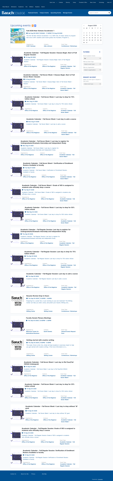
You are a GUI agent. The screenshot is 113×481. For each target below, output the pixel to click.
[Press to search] (109, 13)
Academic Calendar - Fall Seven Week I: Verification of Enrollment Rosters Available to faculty (48, 164)
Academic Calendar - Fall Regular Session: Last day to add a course (52, 274)
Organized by (29, 44)
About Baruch (5, 6)
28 (98, 40)
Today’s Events (44, 13)
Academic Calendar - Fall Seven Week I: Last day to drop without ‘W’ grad (51, 407)
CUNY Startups (30, 46)
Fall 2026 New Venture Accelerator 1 (40, 31)
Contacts (46, 44)
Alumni (43, 6)
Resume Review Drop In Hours (37, 296)
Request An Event (89, 77)
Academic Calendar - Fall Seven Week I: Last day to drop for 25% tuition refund (49, 385)
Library (74, 2)
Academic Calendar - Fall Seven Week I (67, 89)
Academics (21, 6)
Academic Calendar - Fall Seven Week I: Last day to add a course (51, 119)
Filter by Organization (88, 67)
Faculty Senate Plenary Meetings (38, 318)
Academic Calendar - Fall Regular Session (68, 67)
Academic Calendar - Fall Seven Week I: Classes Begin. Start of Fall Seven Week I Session (49, 76)
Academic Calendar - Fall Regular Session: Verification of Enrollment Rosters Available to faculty (48, 451)
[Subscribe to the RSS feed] (33, 26)
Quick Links (52, 2)
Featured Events (33, 13)
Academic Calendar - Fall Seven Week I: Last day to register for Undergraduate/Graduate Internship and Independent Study (45, 142)
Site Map (44, 474)
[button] (84, 25)
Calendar (61, 2)
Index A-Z (109, 2)
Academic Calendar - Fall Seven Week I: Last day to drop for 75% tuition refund (49, 98)
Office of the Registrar (30, 66)
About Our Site (24, 474)
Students (37, 6)
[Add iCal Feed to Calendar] (35, 26)
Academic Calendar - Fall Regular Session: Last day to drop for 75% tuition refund (50, 253)
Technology (101, 2)
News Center (93, 2)
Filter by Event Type (88, 61)
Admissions (14, 6)
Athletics (31, 6)
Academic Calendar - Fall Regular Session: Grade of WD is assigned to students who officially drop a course (48, 429)
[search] (99, 12)
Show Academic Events (89, 55)
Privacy (33, 474)
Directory (68, 2)
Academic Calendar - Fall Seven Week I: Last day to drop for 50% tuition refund (49, 208)
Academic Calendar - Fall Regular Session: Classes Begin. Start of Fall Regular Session (50, 54)
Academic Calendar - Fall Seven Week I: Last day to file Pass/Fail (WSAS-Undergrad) (48, 363)
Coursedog (100, 479)
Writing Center (30, 311)
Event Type (64, 44)
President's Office (83, 2)
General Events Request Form (68, 332)
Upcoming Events (56, 13)
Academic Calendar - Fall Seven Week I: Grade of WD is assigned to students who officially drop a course (48, 186)
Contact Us (13, 474)
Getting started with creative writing (40, 340)
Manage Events (67, 13)
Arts (26, 6)
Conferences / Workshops (69, 46)
